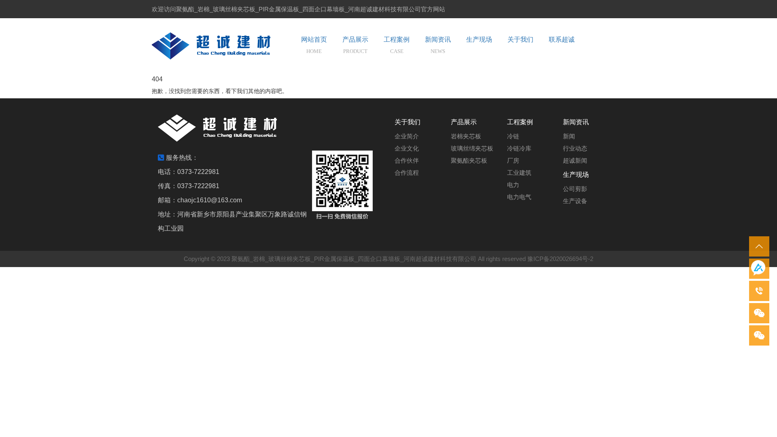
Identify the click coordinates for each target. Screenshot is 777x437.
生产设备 (575, 200)
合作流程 (407, 172)
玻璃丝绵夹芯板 (472, 148)
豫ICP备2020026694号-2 (560, 258)
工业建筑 (519, 172)
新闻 (569, 136)
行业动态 (575, 148)
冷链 (513, 136)
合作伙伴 (407, 160)
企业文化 (407, 148)
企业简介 (407, 136)
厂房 (513, 160)
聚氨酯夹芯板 (469, 160)
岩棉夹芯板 (466, 136)
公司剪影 (575, 188)
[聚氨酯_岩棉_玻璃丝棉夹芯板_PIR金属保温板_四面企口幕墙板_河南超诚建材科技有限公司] (220, 45)
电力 (513, 184)
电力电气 (519, 196)
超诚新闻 (575, 160)
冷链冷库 (519, 148)
